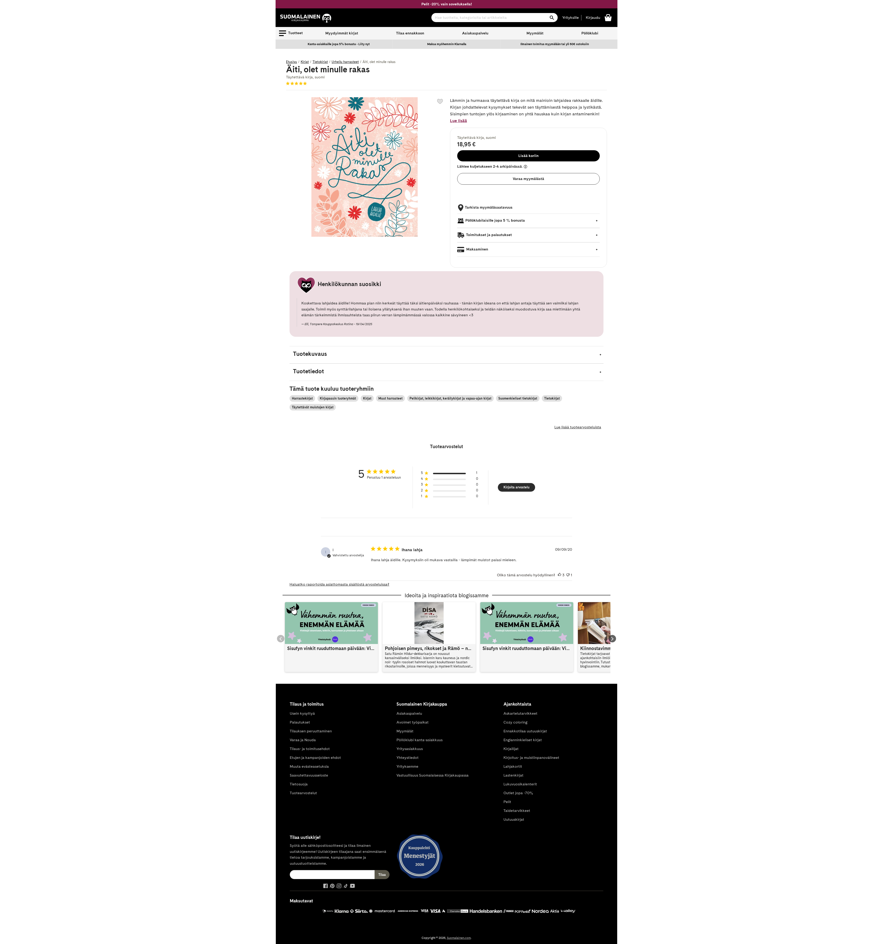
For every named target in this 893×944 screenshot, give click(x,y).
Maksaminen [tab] (476, 249)
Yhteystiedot (408, 757)
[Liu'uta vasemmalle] (280, 638)
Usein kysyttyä (302, 713)
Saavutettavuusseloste (309, 775)
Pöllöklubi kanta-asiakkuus (420, 740)
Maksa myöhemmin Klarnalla (446, 44)
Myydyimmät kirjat (341, 33)
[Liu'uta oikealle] (612, 638)
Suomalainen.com (459, 938)
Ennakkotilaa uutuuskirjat (525, 731)
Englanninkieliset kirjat (522, 740)
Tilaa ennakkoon (410, 33)
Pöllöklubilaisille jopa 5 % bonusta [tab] (495, 220)
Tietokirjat (320, 62)
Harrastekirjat (302, 398)
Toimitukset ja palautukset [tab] (488, 235)
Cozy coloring (515, 722)
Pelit (507, 802)
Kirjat (305, 62)
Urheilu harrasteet (345, 62)
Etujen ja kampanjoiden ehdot (315, 757)
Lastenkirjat (513, 775)
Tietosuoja (299, 784)
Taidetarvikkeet (516, 810)
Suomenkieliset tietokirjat (517, 398)
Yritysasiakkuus (410, 749)
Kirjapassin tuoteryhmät (338, 398)
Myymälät (534, 33)
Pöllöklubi (589, 33)
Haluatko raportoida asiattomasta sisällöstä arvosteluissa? (339, 584)
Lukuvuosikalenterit (520, 784)
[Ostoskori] (608, 17)
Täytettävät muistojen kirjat (312, 407)
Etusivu (291, 62)
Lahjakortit (512, 766)
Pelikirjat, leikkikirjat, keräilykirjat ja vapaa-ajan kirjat (450, 398)
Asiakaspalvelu (475, 33)
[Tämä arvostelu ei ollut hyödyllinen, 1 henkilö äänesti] (568, 575)
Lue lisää (458, 120)
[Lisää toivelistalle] (440, 101)
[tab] (446, 355)
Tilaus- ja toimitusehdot (310, 749)
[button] (291, 33)
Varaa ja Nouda (303, 740)
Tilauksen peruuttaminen (311, 731)
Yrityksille (570, 17)
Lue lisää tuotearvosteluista (577, 427)
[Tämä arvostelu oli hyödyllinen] (559, 575)
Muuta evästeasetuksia (309, 766)
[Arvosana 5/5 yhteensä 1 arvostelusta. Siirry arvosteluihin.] (297, 83)
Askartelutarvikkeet (520, 713)
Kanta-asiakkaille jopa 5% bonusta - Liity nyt (339, 44)
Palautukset (300, 722)
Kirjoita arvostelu (516, 487)
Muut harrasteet (390, 398)
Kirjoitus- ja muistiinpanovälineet (531, 757)
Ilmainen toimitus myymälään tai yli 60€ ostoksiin (554, 44)
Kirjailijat (511, 749)
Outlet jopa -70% (518, 793)
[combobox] (494, 17)
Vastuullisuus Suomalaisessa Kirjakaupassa (433, 775)
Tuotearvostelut (303, 793)
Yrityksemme (407, 766)
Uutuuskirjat (513, 819)
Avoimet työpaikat (413, 722)
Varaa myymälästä (528, 179)
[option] (339, 44)
